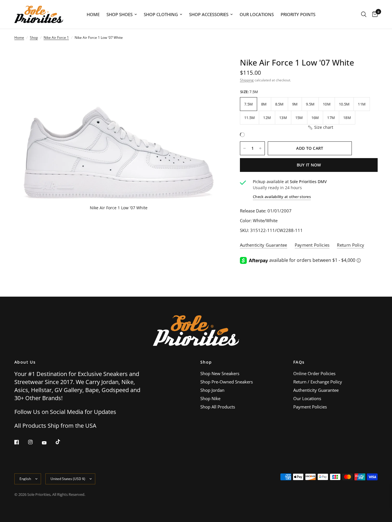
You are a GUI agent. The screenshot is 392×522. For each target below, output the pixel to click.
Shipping (247, 80)
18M (347, 117)
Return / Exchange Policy (317, 382)
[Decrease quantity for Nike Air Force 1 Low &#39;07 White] (244, 148)
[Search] (363, 14)
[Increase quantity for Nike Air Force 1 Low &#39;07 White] (260, 148)
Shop (34, 37)
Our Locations (257, 14)
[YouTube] (48, 442)
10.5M (344, 104)
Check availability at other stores (282, 196)
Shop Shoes (119, 14)
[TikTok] (62, 441)
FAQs (299, 362)
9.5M (310, 104)
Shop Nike (210, 398)
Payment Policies (310, 407)
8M (264, 104)
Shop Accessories (208, 14)
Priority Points (298, 14)
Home (93, 14)
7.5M (248, 104)
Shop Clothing (161, 14)
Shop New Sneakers (219, 373)
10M (327, 104)
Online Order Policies (314, 373)
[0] (373, 14)
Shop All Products (217, 407)
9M (295, 104)
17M (331, 117)
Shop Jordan (212, 390)
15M (299, 117)
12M (267, 117)
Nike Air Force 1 (56, 37)
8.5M (279, 104)
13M (283, 117)
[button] (320, 127)
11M (362, 104)
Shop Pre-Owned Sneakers (226, 382)
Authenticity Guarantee (316, 390)
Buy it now (309, 165)
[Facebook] (20, 442)
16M (315, 117)
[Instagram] (34, 442)
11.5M (249, 117)
